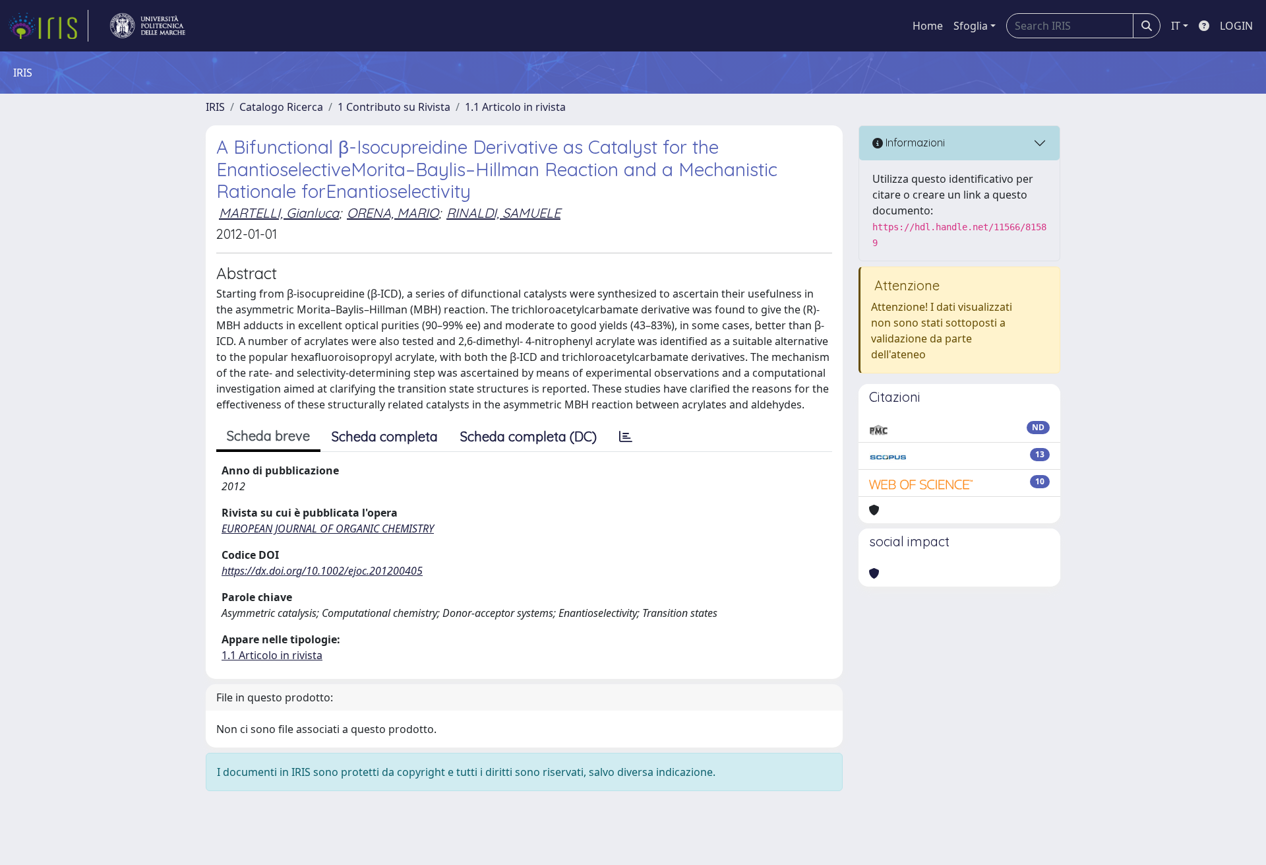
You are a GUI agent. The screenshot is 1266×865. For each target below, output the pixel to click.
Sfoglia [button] (970, 25)
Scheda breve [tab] (268, 436)
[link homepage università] (147, 26)
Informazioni (914, 142)
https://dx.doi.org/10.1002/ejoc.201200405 (322, 570)
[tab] (626, 437)
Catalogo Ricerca (281, 107)
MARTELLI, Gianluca (279, 213)
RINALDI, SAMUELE (503, 213)
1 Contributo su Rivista (394, 107)
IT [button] (1175, 25)
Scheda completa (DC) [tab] (528, 436)
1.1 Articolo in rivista (515, 107)
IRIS (215, 107)
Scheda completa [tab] (385, 436)
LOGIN (1236, 25)
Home (928, 25)
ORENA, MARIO (392, 213)
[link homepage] (48, 26)
